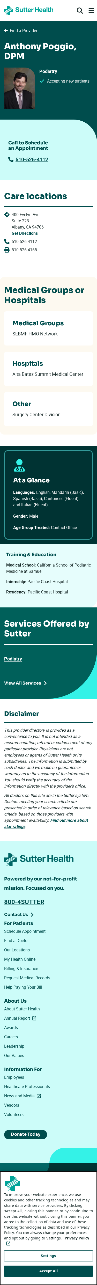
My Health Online (19, 959)
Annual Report (21, 1018)
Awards (11, 1027)
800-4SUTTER (24, 902)
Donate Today (25, 1134)
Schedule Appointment (25, 931)
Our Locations (17, 950)
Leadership (14, 1046)
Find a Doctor (16, 940)
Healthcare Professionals (27, 1086)
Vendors (11, 1105)
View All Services (22, 683)
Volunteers (14, 1114)
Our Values (14, 1055)
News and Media (23, 1096)
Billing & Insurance (21, 968)
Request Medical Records (27, 978)
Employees (14, 1077)
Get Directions (25, 233)
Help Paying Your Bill (23, 987)
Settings (48, 1255)
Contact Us (16, 914)
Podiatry (13, 659)
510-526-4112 (32, 159)
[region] (48, 1228)
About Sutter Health (22, 1009)
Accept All (48, 1270)
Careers (11, 1037)
